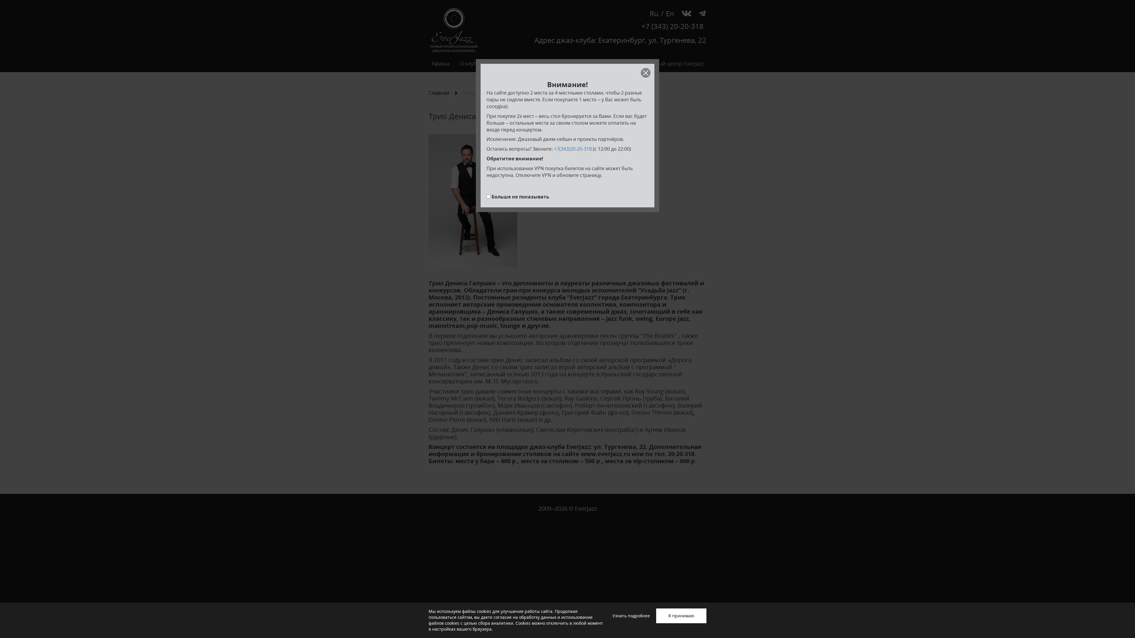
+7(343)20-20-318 (573, 149)
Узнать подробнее (631, 616)
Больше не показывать (520, 196)
